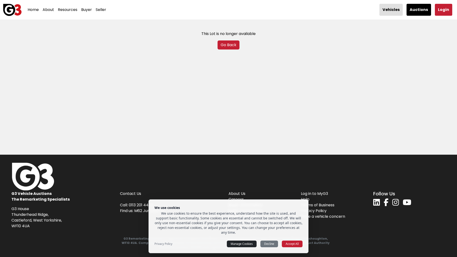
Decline (269, 244)
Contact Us (130, 193)
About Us (236, 193)
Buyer (86, 9)
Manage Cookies (242, 244)
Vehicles (391, 9)
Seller (101, 9)
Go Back (228, 45)
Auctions (419, 9)
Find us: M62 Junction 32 (142, 210)
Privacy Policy (314, 210)
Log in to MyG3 (314, 193)
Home (33, 9)
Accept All (292, 244)
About (48, 9)
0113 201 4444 (141, 205)
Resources (67, 9)
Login (443, 9)
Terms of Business (317, 205)
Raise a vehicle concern (323, 216)
